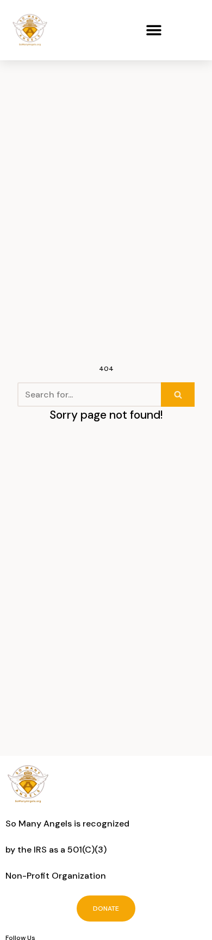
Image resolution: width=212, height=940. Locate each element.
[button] (153, 30)
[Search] (178, 394)
